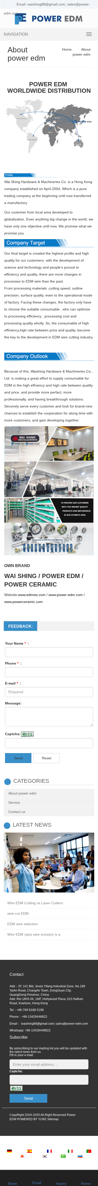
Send (18, 758)
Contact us (16, 812)
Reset (46, 758)
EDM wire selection (22, 924)
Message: (13, 703)
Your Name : (17, 643)
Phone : (13, 663)
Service (14, 802)
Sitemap (53, 1119)
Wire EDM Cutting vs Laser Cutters (35, 903)
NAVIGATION (16, 34)
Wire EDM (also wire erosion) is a (33, 934)
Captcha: (13, 734)
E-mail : (13, 683)
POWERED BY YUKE (32, 1119)
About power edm (22, 793)
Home (67, 49)
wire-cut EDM (18, 913)
